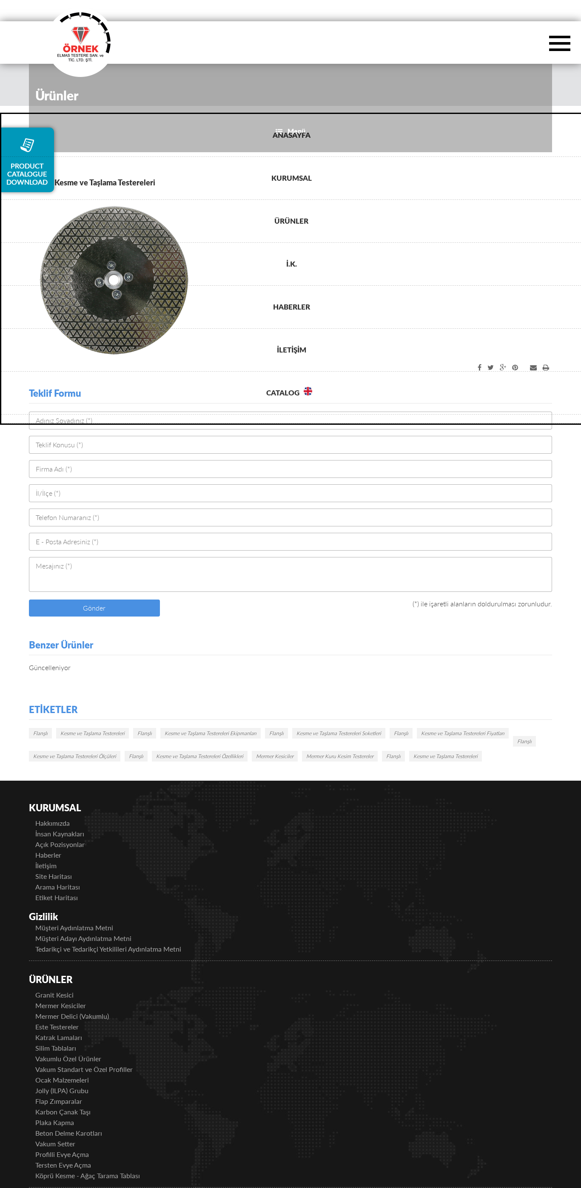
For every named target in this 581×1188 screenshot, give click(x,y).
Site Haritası (64, 876)
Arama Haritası (68, 887)
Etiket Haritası (67, 897)
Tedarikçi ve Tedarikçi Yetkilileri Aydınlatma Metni (119, 949)
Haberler (59, 855)
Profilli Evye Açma (73, 1154)
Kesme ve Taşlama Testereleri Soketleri (338, 733)
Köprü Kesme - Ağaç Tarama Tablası (98, 1175)
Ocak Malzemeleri (73, 1080)
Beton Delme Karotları (79, 1133)
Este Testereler (67, 1027)
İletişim (56, 865)
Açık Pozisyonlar (70, 844)
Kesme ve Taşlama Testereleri (92, 733)
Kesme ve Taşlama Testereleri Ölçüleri (74, 756)
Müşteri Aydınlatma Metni (85, 928)
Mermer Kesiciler (274, 756)
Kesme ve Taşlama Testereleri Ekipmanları (210, 733)
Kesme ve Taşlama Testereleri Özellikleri (199, 756)
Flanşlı (40, 733)
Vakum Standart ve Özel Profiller (94, 1069)
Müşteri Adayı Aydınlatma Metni (94, 938)
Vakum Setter (66, 1144)
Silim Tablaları (66, 1048)
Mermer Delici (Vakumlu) (83, 1016)
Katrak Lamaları (69, 1037)
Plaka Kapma (65, 1122)
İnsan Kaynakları (70, 834)
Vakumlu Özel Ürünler (79, 1058)
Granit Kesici (65, 995)
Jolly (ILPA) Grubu (72, 1090)
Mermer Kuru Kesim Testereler (339, 756)
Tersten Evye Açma (74, 1165)
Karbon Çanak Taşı (73, 1112)
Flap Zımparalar (69, 1101)
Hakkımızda (63, 823)
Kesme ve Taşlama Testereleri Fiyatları (462, 733)
